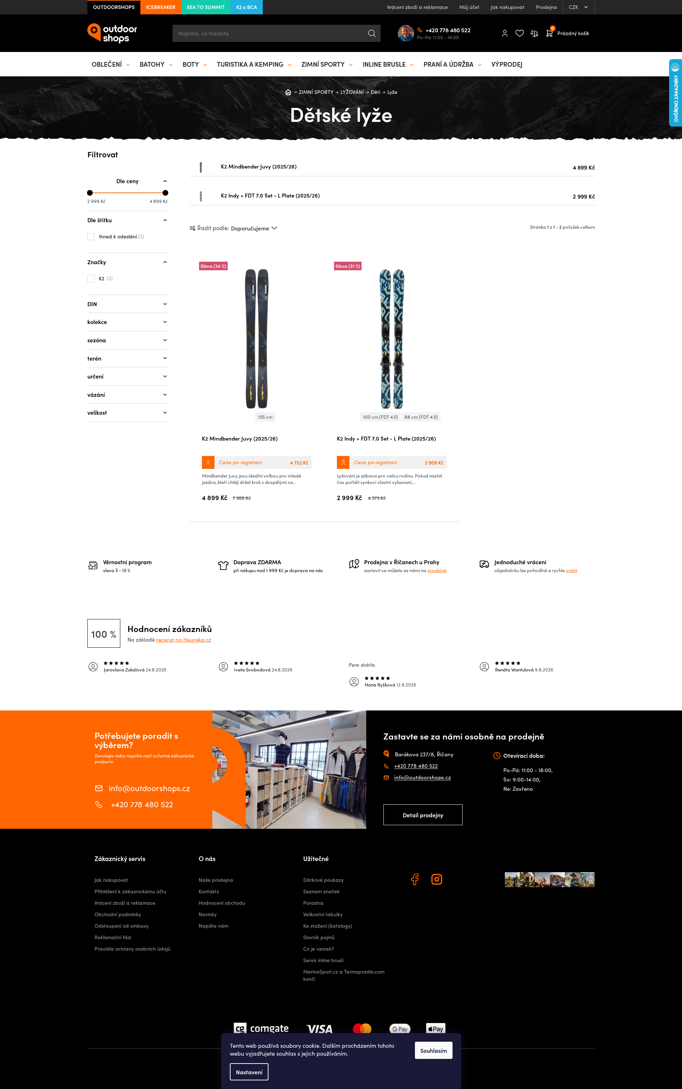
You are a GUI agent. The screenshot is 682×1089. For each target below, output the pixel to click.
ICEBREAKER (160, 6)
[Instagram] (438, 880)
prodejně (436, 570)
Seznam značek (321, 891)
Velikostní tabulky (323, 914)
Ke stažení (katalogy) (327, 925)
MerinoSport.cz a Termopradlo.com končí (343, 975)
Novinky (208, 914)
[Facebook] (415, 880)
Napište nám (213, 925)
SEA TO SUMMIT (206, 6)
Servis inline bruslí (323, 960)
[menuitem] (111, 64)
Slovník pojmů (319, 937)
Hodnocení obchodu (222, 902)
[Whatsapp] (460, 880)
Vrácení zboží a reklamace (417, 7)
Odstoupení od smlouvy (122, 925)
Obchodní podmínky (118, 914)
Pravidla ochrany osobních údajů (132, 948)
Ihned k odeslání (120, 236)
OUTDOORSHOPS (114, 6)
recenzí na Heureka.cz (183, 639)
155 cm (265, 417)
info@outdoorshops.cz (149, 787)
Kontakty (209, 891)
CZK (574, 7)
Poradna (313, 902)
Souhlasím (433, 1050)
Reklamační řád (113, 937)
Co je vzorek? (318, 948)
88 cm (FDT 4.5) (421, 417)
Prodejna (546, 7)
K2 (105, 278)
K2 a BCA (246, 6)
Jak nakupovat (507, 7)
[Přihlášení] (505, 33)
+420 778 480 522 (428, 30)
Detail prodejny (423, 815)
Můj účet (469, 7)
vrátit (571, 570)
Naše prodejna (216, 879)
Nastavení (249, 1072)
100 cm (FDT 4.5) (380, 417)
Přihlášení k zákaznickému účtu (130, 891)
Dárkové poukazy (323, 879)
